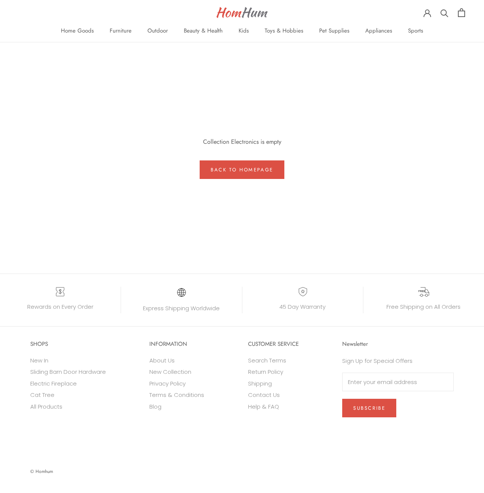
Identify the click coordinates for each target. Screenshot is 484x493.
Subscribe (369, 408)
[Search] (444, 13)
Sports (415, 30)
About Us (162, 360)
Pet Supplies (334, 30)
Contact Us (264, 395)
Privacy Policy (167, 383)
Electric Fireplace (53, 383)
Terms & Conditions (176, 395)
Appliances (378, 30)
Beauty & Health (203, 30)
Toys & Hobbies (284, 30)
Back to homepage (242, 169)
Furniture (121, 30)
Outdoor (157, 30)
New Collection (170, 372)
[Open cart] (461, 12)
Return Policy (265, 372)
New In (39, 360)
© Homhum (41, 471)
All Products (46, 407)
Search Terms (267, 360)
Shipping (260, 383)
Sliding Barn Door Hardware (68, 372)
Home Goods (77, 30)
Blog (155, 407)
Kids (244, 30)
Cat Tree (42, 395)
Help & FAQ (263, 407)
